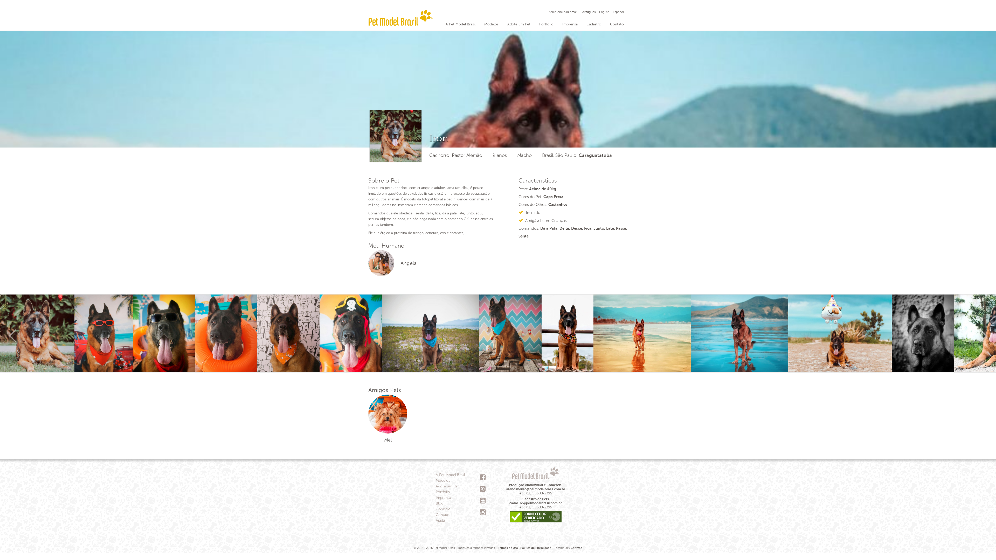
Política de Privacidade (535, 548)
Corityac (576, 548)
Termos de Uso (508, 548)
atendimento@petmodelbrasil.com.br (535, 489)
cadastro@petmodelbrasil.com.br (535, 503)
